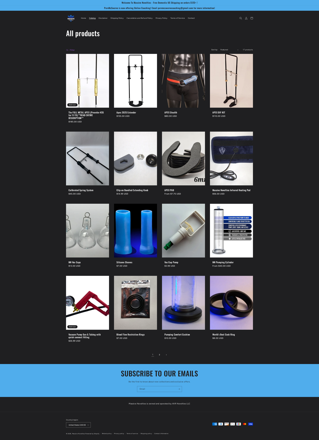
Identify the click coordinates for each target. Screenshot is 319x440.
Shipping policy (146, 433)
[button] (240, 18)
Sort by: (214, 50)
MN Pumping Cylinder (223, 262)
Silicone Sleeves (124, 262)
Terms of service (132, 433)
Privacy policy (119, 433)
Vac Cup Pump (171, 262)
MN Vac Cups (75, 262)
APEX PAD (169, 190)
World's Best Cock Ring (223, 334)
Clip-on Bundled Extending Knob (132, 190)
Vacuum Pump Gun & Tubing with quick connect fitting (85, 336)
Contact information (161, 433)
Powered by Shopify (92, 434)
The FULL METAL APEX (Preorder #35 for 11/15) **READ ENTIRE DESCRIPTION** (86, 115)
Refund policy (107, 433)
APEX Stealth (170, 112)
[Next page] (166, 355)
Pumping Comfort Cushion (177, 334)
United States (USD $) (77, 425)
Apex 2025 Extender (126, 112)
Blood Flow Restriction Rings (131, 334)
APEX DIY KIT (218, 112)
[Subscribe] (179, 389)
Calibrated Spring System (81, 190)
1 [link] (152, 354)
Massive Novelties (78, 434)
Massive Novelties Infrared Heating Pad (231, 190)
